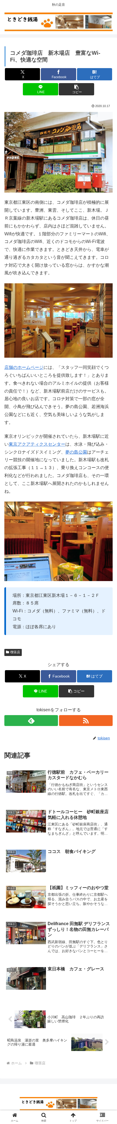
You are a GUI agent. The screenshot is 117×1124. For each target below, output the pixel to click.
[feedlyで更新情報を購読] (31, 720)
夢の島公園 (76, 452)
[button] (76, 89)
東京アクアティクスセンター (37, 444)
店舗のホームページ (24, 367)
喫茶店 (15, 652)
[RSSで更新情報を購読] (86, 720)
